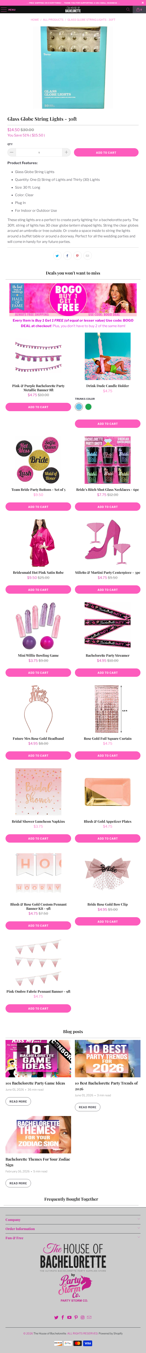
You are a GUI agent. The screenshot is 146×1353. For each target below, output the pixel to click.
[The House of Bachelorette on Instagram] (83, 1317)
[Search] (128, 9)
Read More (18, 1101)
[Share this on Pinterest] (77, 255)
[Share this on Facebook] (67, 255)
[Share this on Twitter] (57, 255)
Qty (10, 144)
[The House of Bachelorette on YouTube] (69, 1317)
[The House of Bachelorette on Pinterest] (76, 1317)
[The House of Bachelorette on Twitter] (56, 1317)
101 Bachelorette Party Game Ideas (35, 1082)
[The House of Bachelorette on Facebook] (63, 1317)
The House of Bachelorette (49, 1333)
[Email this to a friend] (87, 255)
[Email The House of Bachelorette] (89, 1317)
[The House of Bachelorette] (73, 9)
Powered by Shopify (111, 1333)
